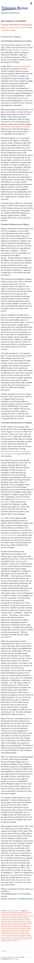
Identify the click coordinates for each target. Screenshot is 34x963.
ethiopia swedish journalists (15, 926)
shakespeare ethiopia (7, 939)
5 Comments (15, 940)
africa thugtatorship (22, 912)
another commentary (21, 66)
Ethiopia (8, 910)
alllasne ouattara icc (23, 914)
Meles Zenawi (10, 933)
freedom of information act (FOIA (15, 127)
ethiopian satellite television (12, 930)
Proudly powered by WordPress (10, 957)
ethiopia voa (27, 926)
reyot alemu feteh (6, 937)
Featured (14, 910)
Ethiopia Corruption (14, 921)
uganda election (18, 939)
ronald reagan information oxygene (22, 937)
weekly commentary (21, 50)
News (19, 910)
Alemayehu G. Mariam (9, 30)
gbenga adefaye (25, 930)
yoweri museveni (6, 940)
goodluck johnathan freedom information (13, 932)
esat (12, 916)
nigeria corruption (20, 933)
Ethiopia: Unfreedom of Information (16, 25)
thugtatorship (21, 98)
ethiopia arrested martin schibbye (19, 918)
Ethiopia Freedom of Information (11, 923)
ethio (15, 916)
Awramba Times (5, 916)
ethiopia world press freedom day (10, 928)
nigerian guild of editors (25, 935)
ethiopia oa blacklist (27, 923)
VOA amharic (27, 939)
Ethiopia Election (25, 921)
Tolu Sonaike (15, 959)
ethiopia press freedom (7, 925)
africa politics (12, 912)
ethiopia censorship (6, 919)
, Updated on (18, 27)
